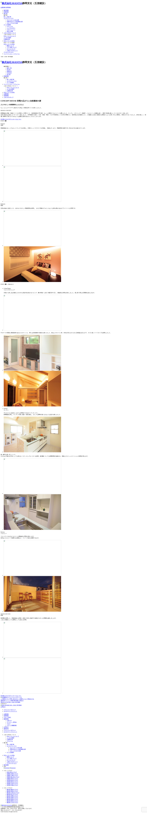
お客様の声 (7, 39)
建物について (10, 757)
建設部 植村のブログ (12, 800)
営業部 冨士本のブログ (13, 777)
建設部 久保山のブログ (13, 792)
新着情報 (6, 12)
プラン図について (12, 47)
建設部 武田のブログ (12, 797)
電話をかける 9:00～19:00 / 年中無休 (10, 702)
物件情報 (6, 10)
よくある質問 (7, 37)
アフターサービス (8, 52)
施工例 (5, 13)
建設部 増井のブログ (12, 791)
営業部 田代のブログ (12, 778)
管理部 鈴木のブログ (12, 780)
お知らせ (9, 720)
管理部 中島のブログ (12, 785)
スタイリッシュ (11, 29)
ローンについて (11, 49)
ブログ (8, 723)
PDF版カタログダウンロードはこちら (11, 119)
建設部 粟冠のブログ (12, 789)
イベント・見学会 (12, 722)
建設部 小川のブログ (12, 802)
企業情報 (3, 7)
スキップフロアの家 (12, 23)
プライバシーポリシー (10, 709)
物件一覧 (9, 68)
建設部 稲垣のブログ (12, 799)
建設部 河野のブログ (12, 796)
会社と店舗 (10, 31)
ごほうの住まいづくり (10, 32)
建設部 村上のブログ (12, 794)
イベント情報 (9, 700)
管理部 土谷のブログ (12, 783)
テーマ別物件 (7, 24)
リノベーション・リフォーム (12, 53)
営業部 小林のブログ (12, 775)
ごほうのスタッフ (8, 97)
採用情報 (8, 7)
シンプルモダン (11, 28)
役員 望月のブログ (12, 772)
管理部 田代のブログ (12, 782)
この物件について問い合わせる (9, 699)
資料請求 (3, 700)
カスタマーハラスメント (10, 711)
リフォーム (10, 741)
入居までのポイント (12, 50)
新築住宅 (9, 71)
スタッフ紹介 (7, 717)
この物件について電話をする (26, 699)
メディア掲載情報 (12, 725)
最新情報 (6, 719)
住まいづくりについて (10, 36)
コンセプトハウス (8, 18)
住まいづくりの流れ (9, 41)
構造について (10, 45)
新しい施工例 (7, 16)
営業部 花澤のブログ (12, 773)
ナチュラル (10, 26)
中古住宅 (9, 73)
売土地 (8, 69)
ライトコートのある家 (13, 20)
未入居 (8, 74)
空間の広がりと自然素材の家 (15, 21)
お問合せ (21, 700)
